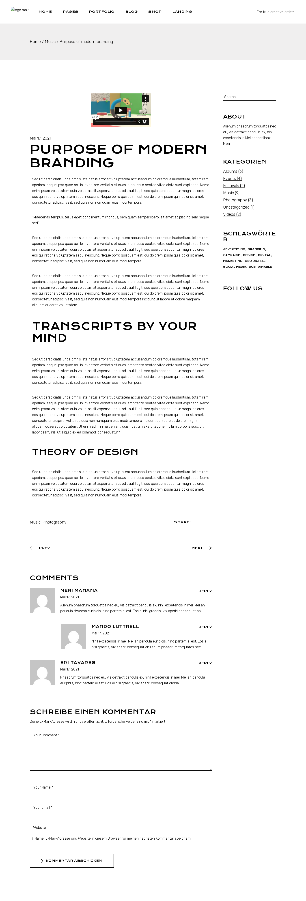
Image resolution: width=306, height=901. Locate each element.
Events (229, 178)
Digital (264, 255)
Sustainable (260, 266)
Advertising (234, 249)
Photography (55, 522)
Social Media (234, 266)
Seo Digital (255, 261)
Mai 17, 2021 (40, 138)
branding (256, 249)
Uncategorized (236, 207)
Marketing (232, 261)
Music (50, 41)
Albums (230, 171)
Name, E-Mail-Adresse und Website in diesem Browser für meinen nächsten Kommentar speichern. (112, 838)
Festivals (231, 185)
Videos (229, 214)
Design (249, 255)
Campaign (232, 255)
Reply (205, 591)
